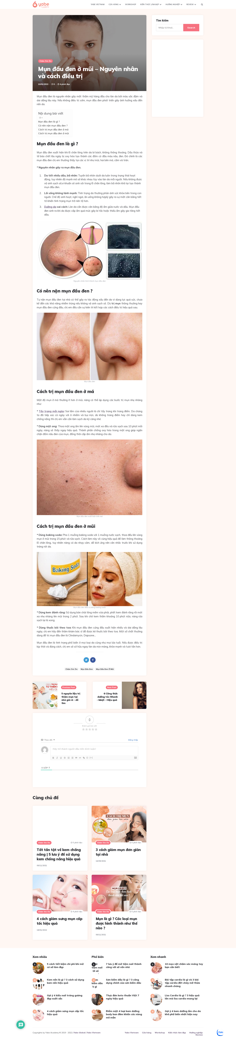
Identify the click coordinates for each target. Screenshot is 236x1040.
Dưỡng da (50, 206)
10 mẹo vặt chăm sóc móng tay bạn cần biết (184, 965)
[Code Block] (80, 757)
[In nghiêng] (57, 757)
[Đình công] (65, 757)
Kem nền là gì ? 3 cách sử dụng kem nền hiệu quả (65, 981)
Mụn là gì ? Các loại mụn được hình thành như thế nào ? (116, 923)
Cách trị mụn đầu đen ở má (53, 129)
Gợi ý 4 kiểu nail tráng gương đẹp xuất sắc (64, 997)
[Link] (84, 757)
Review (190, 4)
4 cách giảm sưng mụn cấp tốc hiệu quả (65, 1013)
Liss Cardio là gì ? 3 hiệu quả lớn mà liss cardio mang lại (182, 997)
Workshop (130, 4)
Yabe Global (79, 1032)
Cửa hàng (114, 4)
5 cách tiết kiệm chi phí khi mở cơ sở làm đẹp (65, 965)
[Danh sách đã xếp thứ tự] (68, 757)
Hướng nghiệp (173, 4)
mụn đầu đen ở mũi (105, 669)
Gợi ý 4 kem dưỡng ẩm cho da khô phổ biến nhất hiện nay (183, 1013)
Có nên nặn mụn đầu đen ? (53, 125)
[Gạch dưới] (61, 757)
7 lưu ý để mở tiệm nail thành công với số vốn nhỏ (123, 965)
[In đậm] (53, 757)
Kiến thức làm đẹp (149, 4)
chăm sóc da (71, 669)
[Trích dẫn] (76, 757)
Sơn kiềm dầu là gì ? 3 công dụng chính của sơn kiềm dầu (123, 981)
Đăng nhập (133, 740)
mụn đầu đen (87, 669)
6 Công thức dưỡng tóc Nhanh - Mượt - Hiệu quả (107, 696)
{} (87, 758)
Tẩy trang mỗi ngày (51, 411)
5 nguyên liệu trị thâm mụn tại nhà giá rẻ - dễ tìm (70, 698)
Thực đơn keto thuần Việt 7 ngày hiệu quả (122, 997)
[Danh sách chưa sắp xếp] (72, 757)
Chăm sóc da (45, 61)
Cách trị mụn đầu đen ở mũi (54, 133)
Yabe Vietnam (97, 4)
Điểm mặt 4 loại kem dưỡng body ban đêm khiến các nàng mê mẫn (124, 1014)
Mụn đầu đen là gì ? (49, 121)
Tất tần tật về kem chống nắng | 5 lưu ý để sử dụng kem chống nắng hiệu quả (59, 854)
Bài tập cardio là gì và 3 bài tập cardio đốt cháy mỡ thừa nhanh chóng (182, 983)
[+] (91, 758)
